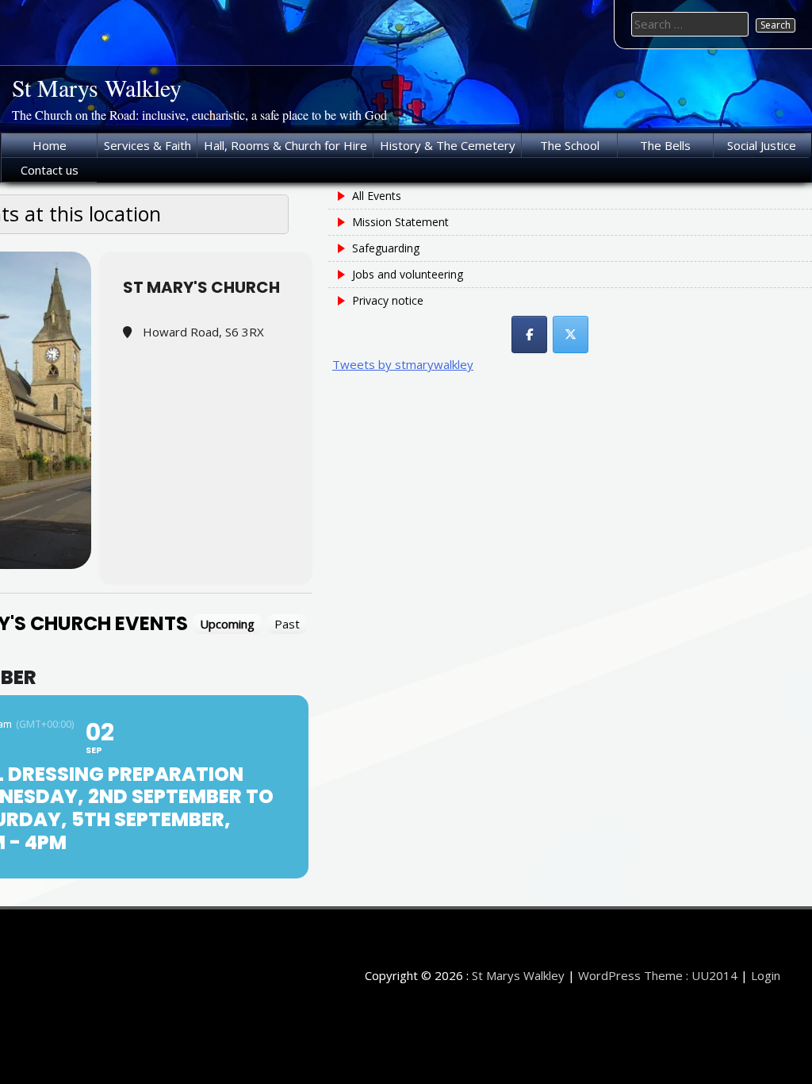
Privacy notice (387, 300)
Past (287, 624)
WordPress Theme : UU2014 (657, 975)
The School (569, 145)
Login (765, 975)
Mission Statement (400, 221)
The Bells (665, 145)
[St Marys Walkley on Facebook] (529, 334)
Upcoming (227, 624)
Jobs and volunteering (407, 274)
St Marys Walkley (97, 87)
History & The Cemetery (447, 145)
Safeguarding (385, 248)
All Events (376, 195)
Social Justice (761, 145)
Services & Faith (147, 145)
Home (50, 145)
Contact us (50, 170)
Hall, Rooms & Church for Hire (285, 145)
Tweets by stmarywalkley (402, 364)
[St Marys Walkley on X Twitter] (570, 334)
